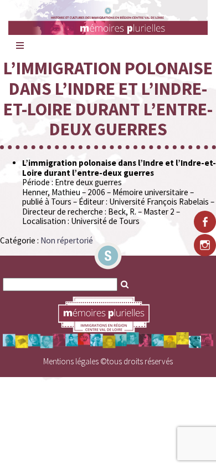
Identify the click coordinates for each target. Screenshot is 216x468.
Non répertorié (66, 240)
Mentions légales (71, 361)
